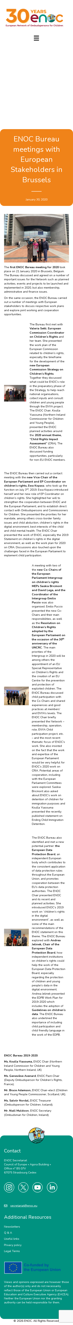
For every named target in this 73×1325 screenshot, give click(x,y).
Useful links (11, 1239)
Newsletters (12, 1227)
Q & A (8, 1233)
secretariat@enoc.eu (23, 1205)
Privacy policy (12, 1245)
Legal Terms (12, 1251)
